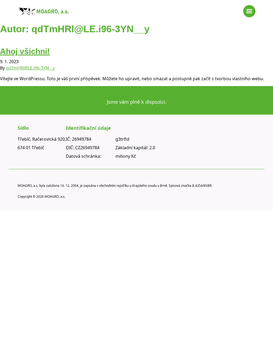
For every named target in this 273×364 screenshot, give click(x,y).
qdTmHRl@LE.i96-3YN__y (30, 68)
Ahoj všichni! (25, 51)
